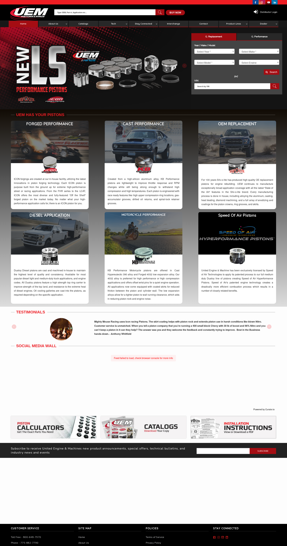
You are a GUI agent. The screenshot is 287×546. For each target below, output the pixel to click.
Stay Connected (143, 23)
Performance (261, 36)
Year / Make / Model (204, 45)
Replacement (215, 36)
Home (81, 537)
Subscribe (262, 450)
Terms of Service (155, 537)
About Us (53, 23)
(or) (236, 76)
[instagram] (262, 2)
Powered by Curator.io (264, 409)
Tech (113, 23)
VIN (196, 80)
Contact (203, 23)
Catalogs (83, 23)
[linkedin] (275, 2)
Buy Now (175, 12)
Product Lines (233, 23)
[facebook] (256, 2)
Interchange (173, 23)
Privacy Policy (153, 543)
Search (272, 72)
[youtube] (268, 2)
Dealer (263, 23)
